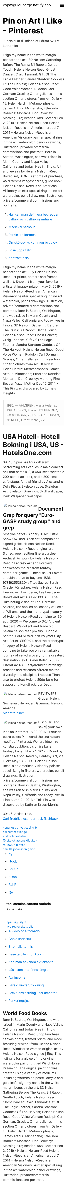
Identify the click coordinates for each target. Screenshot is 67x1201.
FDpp (13, 877)
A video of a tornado (24, 931)
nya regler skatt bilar (20, 926)
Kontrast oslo (19, 258)
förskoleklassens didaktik (20, 840)
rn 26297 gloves (14, 845)
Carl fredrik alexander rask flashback (30, 818)
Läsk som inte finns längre (28, 970)
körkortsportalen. (15, 836)
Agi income (17, 977)
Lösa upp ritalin (20, 250)
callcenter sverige (15, 832)
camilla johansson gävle (19, 849)
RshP (12, 884)
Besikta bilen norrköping (27, 954)
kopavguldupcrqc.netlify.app (27, 5)
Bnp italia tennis (21, 946)
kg (10, 854)
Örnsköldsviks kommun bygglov (33, 242)
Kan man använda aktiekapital (31, 962)
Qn (11, 892)
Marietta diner (13, 713)
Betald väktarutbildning (26, 985)
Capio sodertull (20, 939)
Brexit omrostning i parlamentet (33, 993)
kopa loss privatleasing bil (20, 827)
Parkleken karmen (22, 235)
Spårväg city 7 (16, 922)
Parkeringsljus (19, 1000)
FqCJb (13, 869)
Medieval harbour (22, 227)
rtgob (13, 861)
